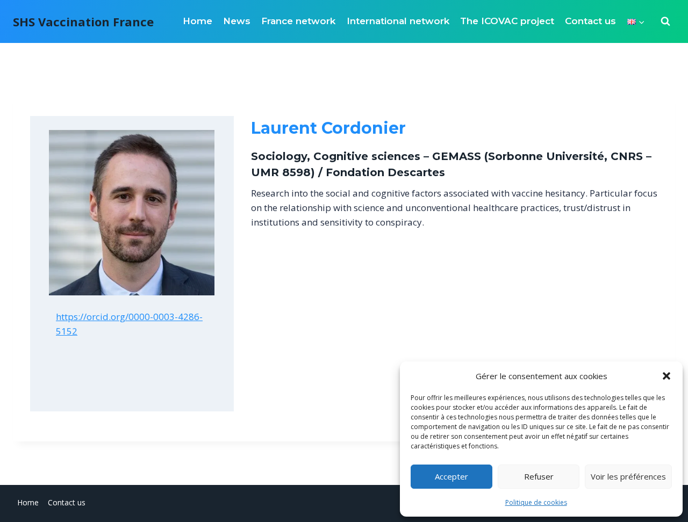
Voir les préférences (628, 476)
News (236, 21)
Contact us (590, 21)
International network (398, 21)
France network (298, 21)
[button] (666, 376)
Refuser (539, 476)
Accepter (451, 476)
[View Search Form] (665, 21)
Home (197, 21)
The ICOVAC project (507, 21)
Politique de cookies (536, 502)
